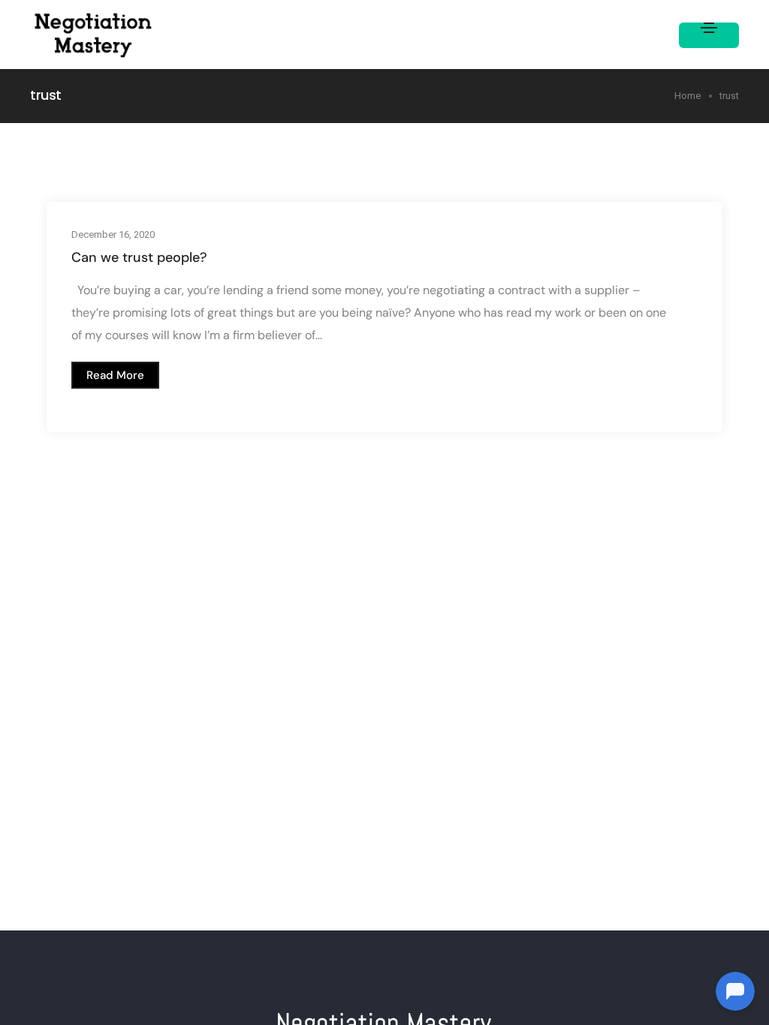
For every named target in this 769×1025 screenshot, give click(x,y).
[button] (115, 375)
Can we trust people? (139, 257)
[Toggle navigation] (709, 35)
